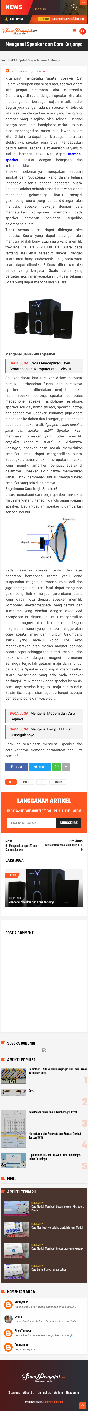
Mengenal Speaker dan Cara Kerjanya (31, 902)
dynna (18, 1317)
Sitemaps (14, 1393)
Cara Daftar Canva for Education (49, 1270)
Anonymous (21, 1302)
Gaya (31, 1091)
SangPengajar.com (53, 1402)
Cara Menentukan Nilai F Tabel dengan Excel (53, 1112)
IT (42, 782)
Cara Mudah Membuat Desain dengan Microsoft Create (57, 1208)
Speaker (58, 782)
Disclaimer (73, 1393)
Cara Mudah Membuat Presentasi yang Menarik (57, 1249)
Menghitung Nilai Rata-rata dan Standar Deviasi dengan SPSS (55, 1136)
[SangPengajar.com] (44, 1384)
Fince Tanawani (23, 1331)
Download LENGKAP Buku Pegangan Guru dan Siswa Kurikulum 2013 (58, 1071)
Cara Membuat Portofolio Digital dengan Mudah (57, 1228)
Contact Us (44, 1393)
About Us (28, 1393)
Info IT (26, 782)
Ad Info (58, 1393)
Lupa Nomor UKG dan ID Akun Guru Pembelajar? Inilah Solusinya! (55, 1157)
